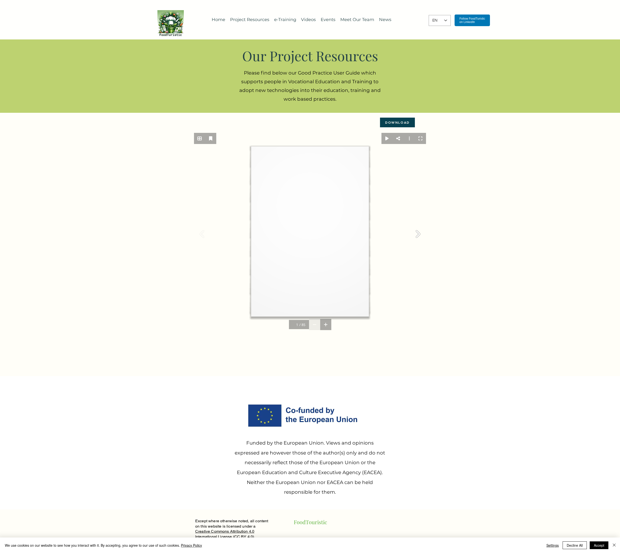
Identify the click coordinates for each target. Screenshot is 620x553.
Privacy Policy (191, 545)
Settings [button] (552, 545)
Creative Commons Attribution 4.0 (224, 531)
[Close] (614, 545)
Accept (599, 545)
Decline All (575, 545)
